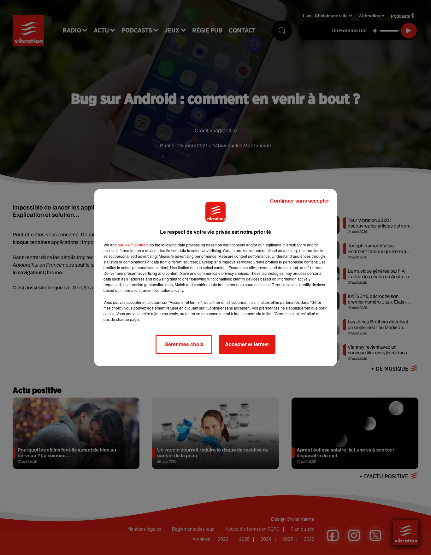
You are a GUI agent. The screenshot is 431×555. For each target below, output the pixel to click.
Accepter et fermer (247, 344)
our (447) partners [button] (133, 244)
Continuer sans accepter (299, 200)
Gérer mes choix (184, 344)
